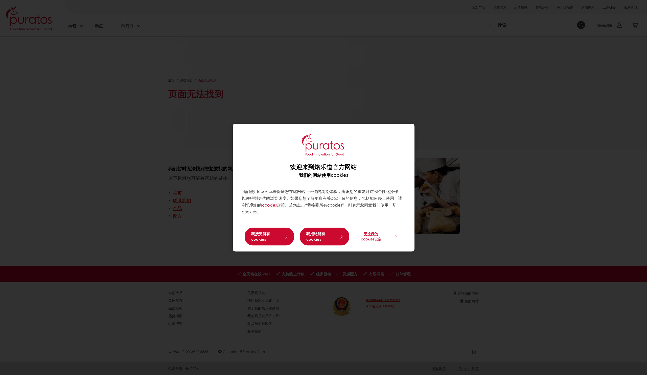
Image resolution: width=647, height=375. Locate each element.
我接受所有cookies (260, 236)
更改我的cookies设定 (371, 236)
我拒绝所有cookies (315, 236)
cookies (269, 205)
